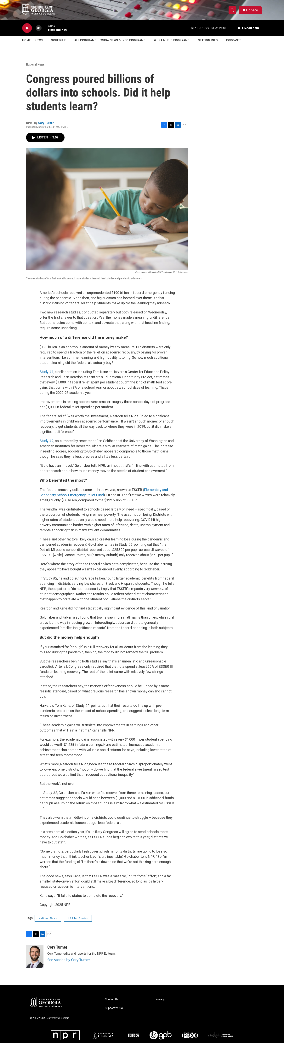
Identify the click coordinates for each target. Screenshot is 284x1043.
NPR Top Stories (78, 918)
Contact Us (111, 999)
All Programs (85, 40)
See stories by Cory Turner (68, 959)
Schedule (58, 40)
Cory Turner (46, 123)
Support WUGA (114, 1008)
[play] (27, 28)
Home (26, 40)
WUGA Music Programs (172, 40)
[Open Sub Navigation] (45, 40)
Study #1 (47, 372)
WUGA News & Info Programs (123, 40)
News (39, 40)
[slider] (44, 28)
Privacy (160, 999)
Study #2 (47, 441)
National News (35, 64)
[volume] (38, 28)
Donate (252, 10)
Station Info (208, 40)
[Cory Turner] (34, 956)
